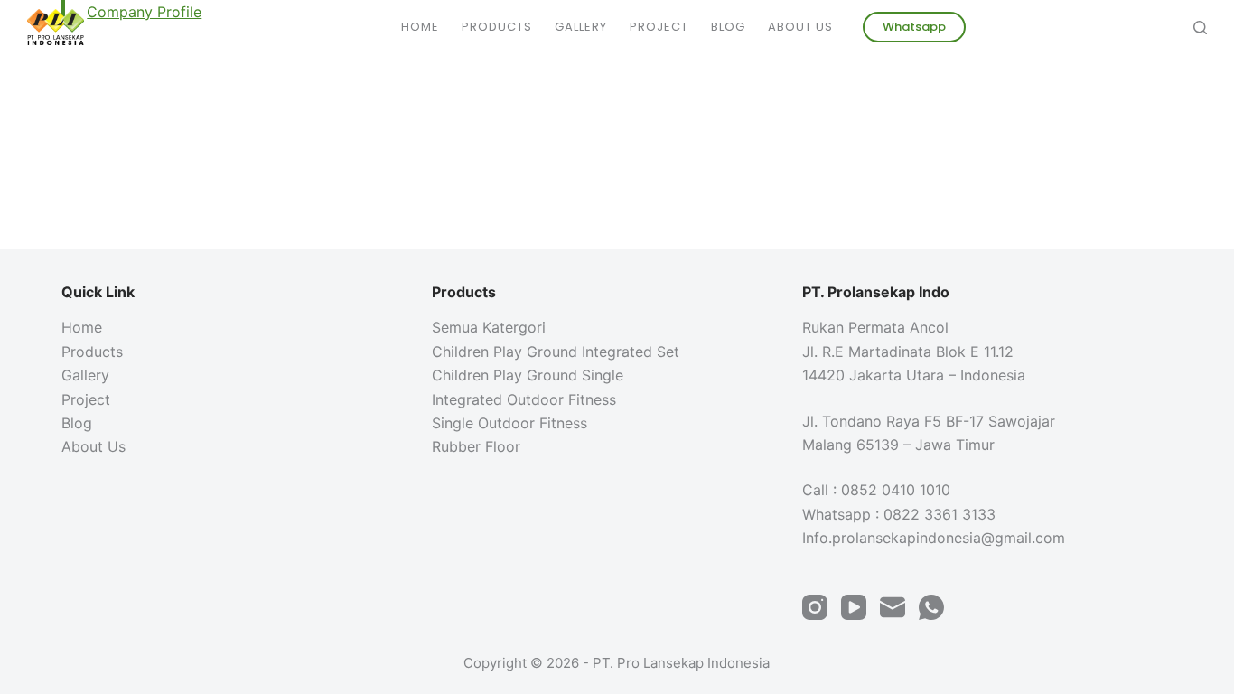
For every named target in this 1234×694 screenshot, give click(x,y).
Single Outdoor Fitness (509, 423)
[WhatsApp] (931, 607)
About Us (800, 26)
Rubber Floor (476, 446)
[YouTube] (853, 607)
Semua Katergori (489, 327)
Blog (728, 26)
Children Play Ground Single (527, 375)
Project (659, 26)
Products (497, 26)
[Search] (1200, 27)
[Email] (892, 607)
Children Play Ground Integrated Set (555, 351)
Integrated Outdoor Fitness (524, 399)
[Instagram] (814, 607)
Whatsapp (914, 26)
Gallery (581, 26)
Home (420, 26)
